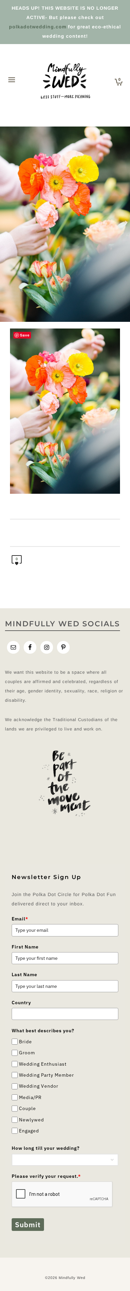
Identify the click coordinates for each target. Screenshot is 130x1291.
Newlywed (31, 1120)
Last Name (24, 975)
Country (21, 1003)
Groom (27, 1053)
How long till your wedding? (46, 1148)
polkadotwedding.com (37, 26)
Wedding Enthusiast (43, 1064)
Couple (27, 1108)
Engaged (29, 1131)
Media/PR (30, 1097)
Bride (25, 1042)
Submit (28, 1224)
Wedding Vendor (38, 1086)
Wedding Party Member (46, 1075)
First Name (25, 947)
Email (20, 919)
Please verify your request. (46, 1176)
